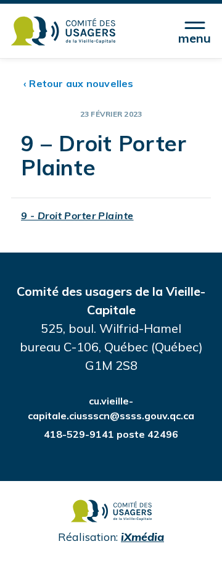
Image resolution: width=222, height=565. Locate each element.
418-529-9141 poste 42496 (111, 434)
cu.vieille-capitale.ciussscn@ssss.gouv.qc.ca (111, 408)
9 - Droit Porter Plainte (77, 215)
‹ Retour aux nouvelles (78, 83)
